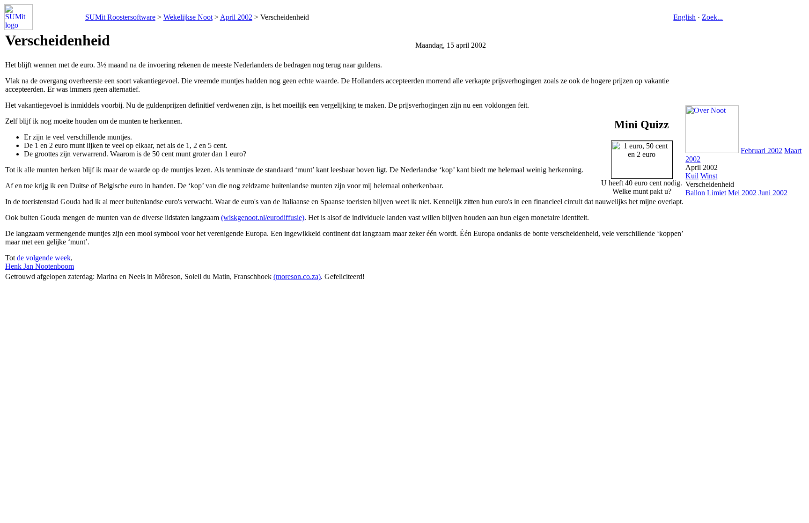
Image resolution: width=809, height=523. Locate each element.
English (684, 17)
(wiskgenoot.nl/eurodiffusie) (262, 217)
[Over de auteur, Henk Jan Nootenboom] (712, 151)
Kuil (692, 176)
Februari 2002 (761, 151)
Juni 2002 (772, 193)
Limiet (716, 193)
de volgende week (44, 258)
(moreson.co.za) (297, 276)
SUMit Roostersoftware (120, 17)
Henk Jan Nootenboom (39, 266)
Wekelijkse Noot (188, 17)
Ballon (695, 193)
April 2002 (236, 17)
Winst (708, 176)
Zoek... (712, 17)
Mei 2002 (742, 193)
